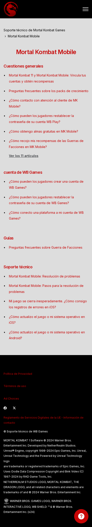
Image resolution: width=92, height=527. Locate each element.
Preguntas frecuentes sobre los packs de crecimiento (48, 91)
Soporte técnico (18, 267)
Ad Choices (11, 398)
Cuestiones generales (23, 66)
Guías (9, 238)
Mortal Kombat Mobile (24, 36)
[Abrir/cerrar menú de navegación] (85, 9)
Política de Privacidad (18, 373)
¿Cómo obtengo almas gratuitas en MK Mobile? (43, 131)
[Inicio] (11, 9)
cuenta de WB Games (23, 172)
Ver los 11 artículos (23, 156)
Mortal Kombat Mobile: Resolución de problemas (44, 276)
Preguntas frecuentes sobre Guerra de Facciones (45, 247)
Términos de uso (15, 386)
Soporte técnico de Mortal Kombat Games (34, 30)
